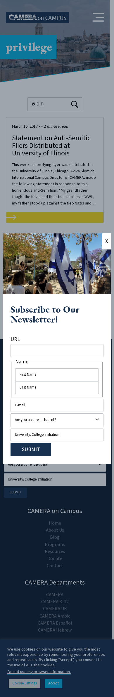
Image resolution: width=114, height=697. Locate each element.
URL (15, 339)
